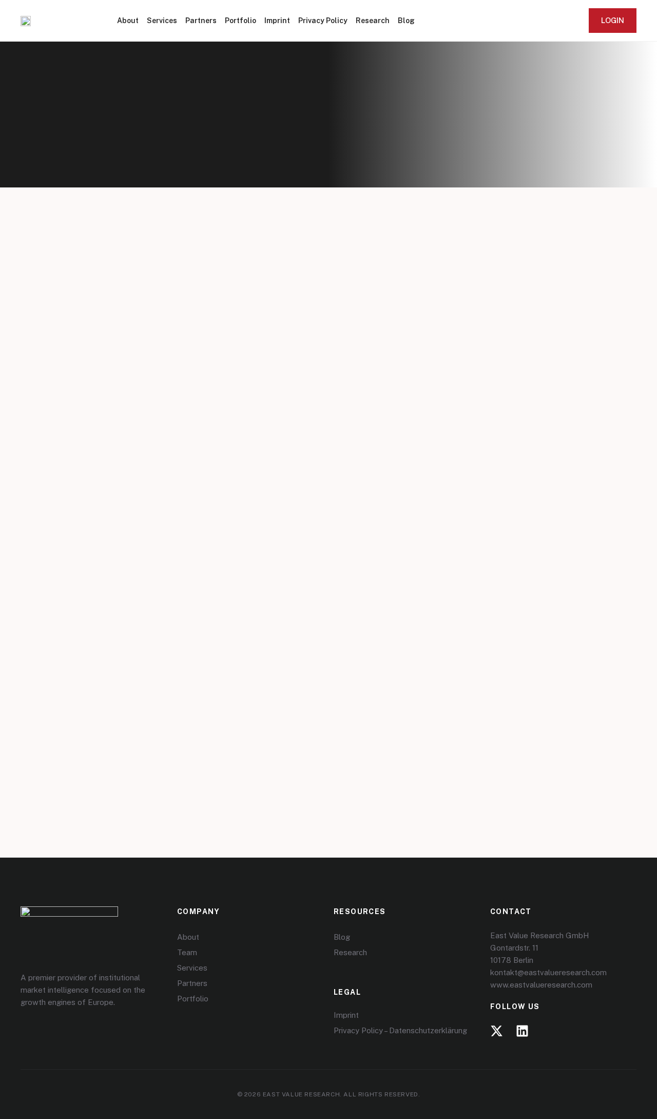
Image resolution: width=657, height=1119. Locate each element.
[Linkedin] (522, 1031)
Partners (201, 20)
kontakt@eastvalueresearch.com (548, 972)
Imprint (277, 20)
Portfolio (240, 20)
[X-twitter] (496, 1031)
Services (162, 20)
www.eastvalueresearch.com (541, 984)
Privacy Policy (322, 20)
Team (187, 952)
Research (373, 20)
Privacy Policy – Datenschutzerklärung (400, 1030)
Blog (406, 20)
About (128, 20)
